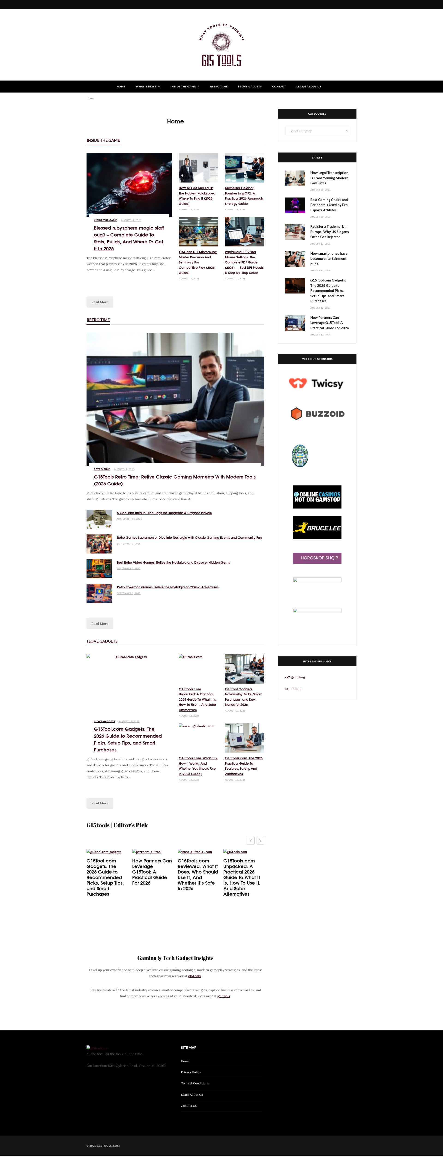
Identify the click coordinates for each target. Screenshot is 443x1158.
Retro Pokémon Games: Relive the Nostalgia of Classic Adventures (168, 586)
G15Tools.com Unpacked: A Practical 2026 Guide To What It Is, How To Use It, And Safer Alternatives (198, 699)
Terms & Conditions (195, 1083)
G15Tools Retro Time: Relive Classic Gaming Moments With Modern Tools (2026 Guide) (175, 480)
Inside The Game (183, 86)
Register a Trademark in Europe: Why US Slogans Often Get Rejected (329, 231)
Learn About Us (308, 86)
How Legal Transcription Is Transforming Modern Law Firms (329, 178)
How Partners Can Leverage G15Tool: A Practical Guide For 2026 (152, 871)
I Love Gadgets (250, 86)
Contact (279, 86)
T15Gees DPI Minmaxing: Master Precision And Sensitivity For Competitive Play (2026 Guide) (198, 262)
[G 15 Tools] (221, 45)
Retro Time (219, 86)
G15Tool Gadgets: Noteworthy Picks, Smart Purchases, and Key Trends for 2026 (243, 696)
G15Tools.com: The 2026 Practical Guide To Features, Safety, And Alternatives (244, 765)
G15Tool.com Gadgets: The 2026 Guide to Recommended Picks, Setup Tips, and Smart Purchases (128, 739)
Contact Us (189, 1106)
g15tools (194, 976)
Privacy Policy (191, 1072)
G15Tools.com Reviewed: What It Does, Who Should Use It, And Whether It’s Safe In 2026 (198, 874)
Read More (99, 302)
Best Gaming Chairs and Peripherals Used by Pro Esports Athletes (329, 204)
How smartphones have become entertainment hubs (328, 258)
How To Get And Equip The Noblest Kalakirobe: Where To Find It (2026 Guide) (197, 195)
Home (121, 86)
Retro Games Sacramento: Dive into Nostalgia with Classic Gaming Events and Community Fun (189, 537)
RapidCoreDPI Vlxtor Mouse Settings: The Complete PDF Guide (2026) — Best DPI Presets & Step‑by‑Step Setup (244, 262)
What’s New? (146, 86)
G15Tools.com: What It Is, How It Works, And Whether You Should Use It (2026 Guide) (198, 765)
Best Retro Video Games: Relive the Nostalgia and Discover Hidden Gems (173, 562)
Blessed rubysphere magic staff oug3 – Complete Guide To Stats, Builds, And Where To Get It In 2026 (129, 238)
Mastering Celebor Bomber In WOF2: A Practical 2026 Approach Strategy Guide (244, 195)
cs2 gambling (295, 677)
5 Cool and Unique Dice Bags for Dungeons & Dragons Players (164, 512)
